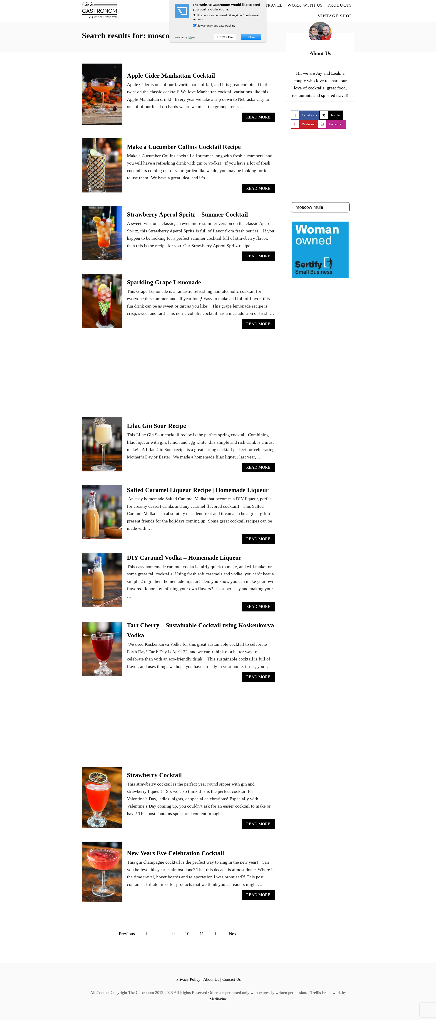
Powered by (181, 37)
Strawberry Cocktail (154, 775)
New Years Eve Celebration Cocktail (175, 853)
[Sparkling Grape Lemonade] (102, 303)
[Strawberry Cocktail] (102, 799)
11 (202, 933)
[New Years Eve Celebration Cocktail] (102, 874)
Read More (260, 118)
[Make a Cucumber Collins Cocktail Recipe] (102, 167)
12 (216, 933)
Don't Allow (225, 37)
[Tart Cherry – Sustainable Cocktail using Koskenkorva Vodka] (102, 651)
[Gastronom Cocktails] (115, 11)
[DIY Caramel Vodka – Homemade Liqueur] (102, 582)
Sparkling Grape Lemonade (164, 282)
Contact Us (231, 979)
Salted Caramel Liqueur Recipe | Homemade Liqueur (198, 490)
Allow (251, 37)
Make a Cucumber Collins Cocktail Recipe (184, 146)
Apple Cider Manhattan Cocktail (171, 75)
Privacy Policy (188, 979)
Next (233, 933)
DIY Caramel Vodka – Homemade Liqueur (184, 557)
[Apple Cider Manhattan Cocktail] (102, 96)
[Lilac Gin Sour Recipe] (102, 446)
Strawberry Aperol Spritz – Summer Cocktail (187, 214)
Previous (127, 933)
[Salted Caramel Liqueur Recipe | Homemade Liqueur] (102, 514)
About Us (211, 979)
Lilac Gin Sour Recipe (156, 425)
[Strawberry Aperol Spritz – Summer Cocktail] (102, 235)
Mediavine (218, 999)
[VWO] (192, 37)
